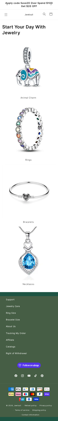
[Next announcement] (51, 4)
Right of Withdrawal (16, 353)
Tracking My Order (16, 333)
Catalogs (10, 346)
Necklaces (28, 284)
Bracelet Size (13, 319)
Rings (28, 159)
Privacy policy (46, 405)
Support (10, 299)
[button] (6, 14)
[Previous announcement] (7, 4)
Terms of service (22, 410)
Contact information (30, 415)
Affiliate (10, 340)
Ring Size (11, 313)
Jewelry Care (13, 306)
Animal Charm (28, 97)
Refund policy (31, 405)
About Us (11, 326)
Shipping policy (39, 410)
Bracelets (28, 222)
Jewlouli (17, 405)
